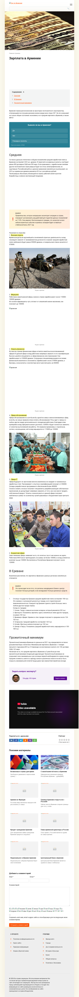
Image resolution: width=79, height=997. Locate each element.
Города (48, 943)
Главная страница (14, 53)
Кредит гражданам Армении (21, 830)
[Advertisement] (39, 75)
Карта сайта (17, 943)
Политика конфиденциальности (23, 939)
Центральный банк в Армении (52, 858)
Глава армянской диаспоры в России (55, 830)
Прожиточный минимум (23, 103)
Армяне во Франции (17, 800)
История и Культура (52, 951)
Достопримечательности (54, 947)
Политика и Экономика (53, 963)
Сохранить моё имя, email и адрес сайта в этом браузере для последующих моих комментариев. (38, 918)
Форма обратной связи (21, 951)
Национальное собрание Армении (23, 858)
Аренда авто (50, 939)
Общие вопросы (51, 959)
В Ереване (17, 99)
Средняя (17, 96)
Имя (11, 877)
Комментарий (14, 885)
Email (32, 877)
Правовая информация (20, 947)
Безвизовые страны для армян (22, 771)
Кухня (48, 955)
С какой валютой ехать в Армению (54, 771)
